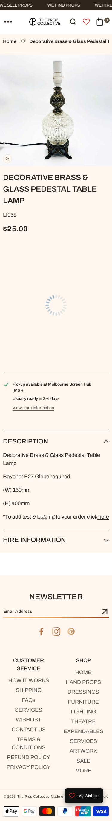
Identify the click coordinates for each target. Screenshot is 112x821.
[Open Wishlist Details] (86, 21)
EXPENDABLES (83, 731)
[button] (8, 21)
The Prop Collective (33, 796)
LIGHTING (83, 712)
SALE (83, 761)
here (103, 517)
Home (9, 41)
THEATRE (83, 721)
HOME (83, 672)
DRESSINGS (83, 692)
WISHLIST (28, 720)
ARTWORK (83, 751)
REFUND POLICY (28, 757)
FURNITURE (83, 702)
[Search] (73, 21)
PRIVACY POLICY (28, 767)
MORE (83, 771)
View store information (33, 408)
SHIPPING (29, 690)
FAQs (28, 700)
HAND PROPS (83, 682)
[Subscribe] (105, 612)
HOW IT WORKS (28, 680)
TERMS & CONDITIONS (28, 743)
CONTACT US (29, 729)
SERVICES (28, 710)
